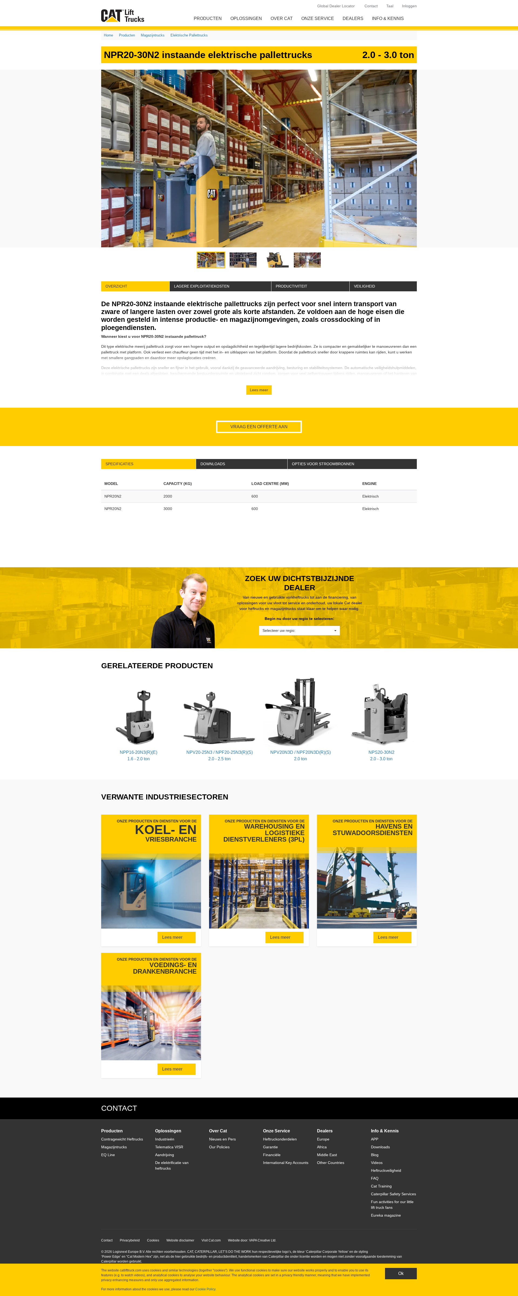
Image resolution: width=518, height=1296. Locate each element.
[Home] (123, 15)
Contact (371, 6)
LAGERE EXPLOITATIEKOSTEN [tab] (201, 286)
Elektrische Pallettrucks (189, 35)
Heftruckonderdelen (280, 1139)
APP (374, 1139)
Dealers (353, 18)
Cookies (153, 1240)
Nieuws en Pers (222, 1139)
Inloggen (409, 6)
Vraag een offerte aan (259, 426)
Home (108, 35)
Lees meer (172, 937)
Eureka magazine (386, 1215)
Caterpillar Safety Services (393, 1194)
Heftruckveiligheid (386, 1170)
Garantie (270, 1147)
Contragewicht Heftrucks (122, 1139)
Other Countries (330, 1162)
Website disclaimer (180, 1240)
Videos (377, 1162)
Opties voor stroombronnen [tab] (323, 464)
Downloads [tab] (212, 464)
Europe (323, 1139)
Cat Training (381, 1186)
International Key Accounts (285, 1162)
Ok (401, 1273)
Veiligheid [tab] (364, 286)
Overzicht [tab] (116, 286)
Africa (322, 1147)
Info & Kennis (388, 18)
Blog (375, 1155)
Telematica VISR (169, 1147)
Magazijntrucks (153, 35)
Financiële (272, 1155)
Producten (208, 18)
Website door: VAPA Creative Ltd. (252, 1240)
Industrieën (164, 1139)
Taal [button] (389, 6)
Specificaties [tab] (119, 464)
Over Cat (282, 18)
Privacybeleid (130, 1240)
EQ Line (108, 1155)
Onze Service (317, 18)
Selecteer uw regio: (279, 630)
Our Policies (219, 1147)
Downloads (380, 1147)
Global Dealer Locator (336, 6)
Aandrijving (164, 1155)
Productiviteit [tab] (291, 286)
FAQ (375, 1178)
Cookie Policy (205, 1289)
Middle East (327, 1155)
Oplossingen (246, 18)
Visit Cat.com (211, 1240)
